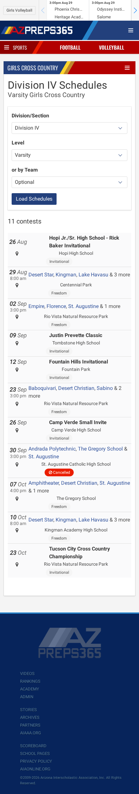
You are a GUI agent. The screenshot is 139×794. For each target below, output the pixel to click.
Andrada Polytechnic (52, 449)
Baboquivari (42, 388)
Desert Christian (76, 388)
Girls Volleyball (19, 10)
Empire (36, 306)
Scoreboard (33, 745)
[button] (135, 10)
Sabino (105, 388)
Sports (20, 47)
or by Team (25, 170)
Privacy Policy (36, 761)
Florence (56, 306)
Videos (27, 673)
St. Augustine (83, 306)
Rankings (30, 681)
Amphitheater (43, 483)
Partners (30, 725)
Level (18, 143)
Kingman (66, 275)
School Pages (35, 753)
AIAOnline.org (35, 769)
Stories (28, 709)
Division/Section (30, 116)
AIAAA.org (30, 732)
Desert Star (40, 275)
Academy (29, 689)
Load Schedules (34, 199)
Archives (29, 717)
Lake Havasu (93, 275)
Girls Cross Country (32, 68)
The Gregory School (100, 449)
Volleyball (111, 47)
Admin (26, 696)
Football (70, 47)
